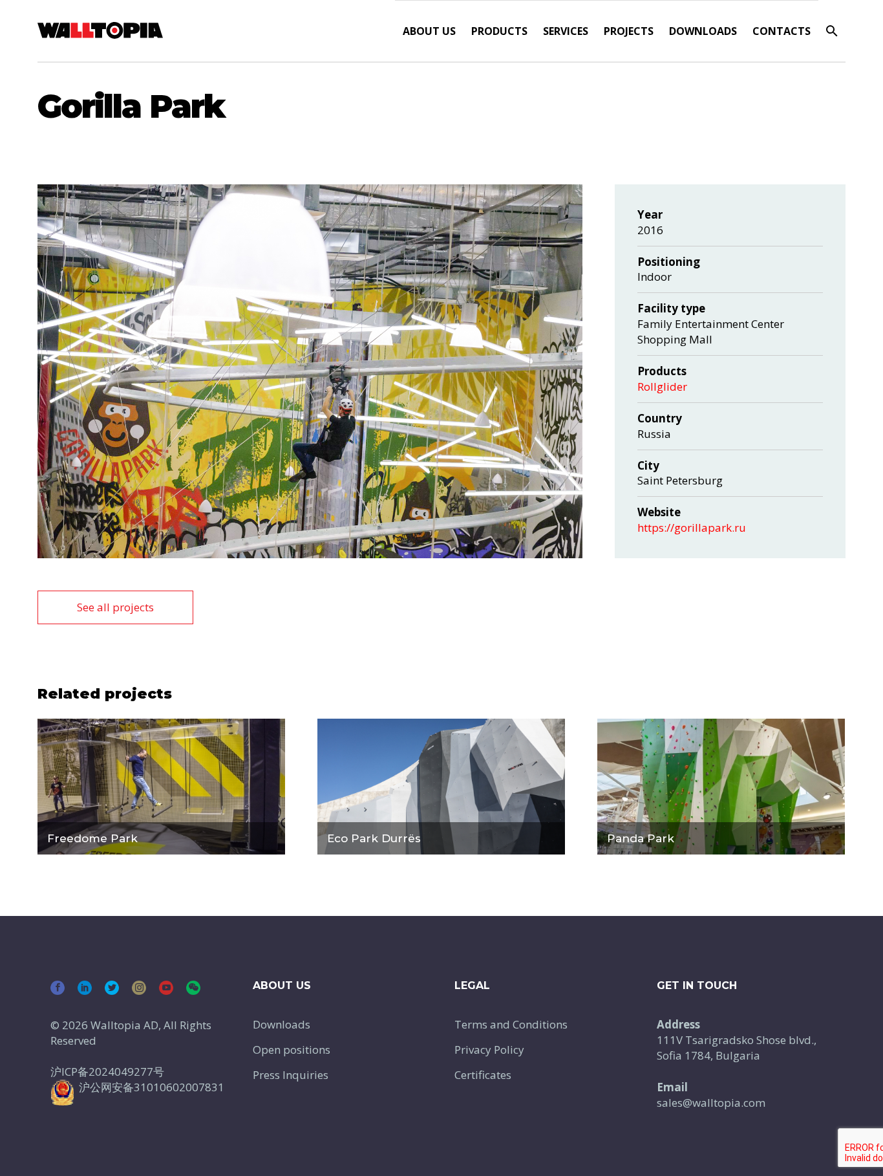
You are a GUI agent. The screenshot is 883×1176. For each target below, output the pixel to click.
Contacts (781, 31)
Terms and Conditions (511, 1024)
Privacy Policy (489, 1049)
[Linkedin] (85, 988)
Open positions (291, 1049)
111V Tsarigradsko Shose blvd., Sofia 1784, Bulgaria (736, 1047)
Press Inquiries (290, 1074)
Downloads (703, 31)
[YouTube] (166, 988)
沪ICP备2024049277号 (107, 1071)
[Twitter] (112, 988)
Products (499, 31)
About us (429, 31)
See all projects (115, 607)
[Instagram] (139, 988)
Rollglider (662, 386)
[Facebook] (57, 988)
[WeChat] (193, 988)
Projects (629, 31)
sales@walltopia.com (711, 1102)
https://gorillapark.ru (691, 527)
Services (565, 31)
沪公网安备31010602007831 (151, 1087)
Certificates (482, 1074)
